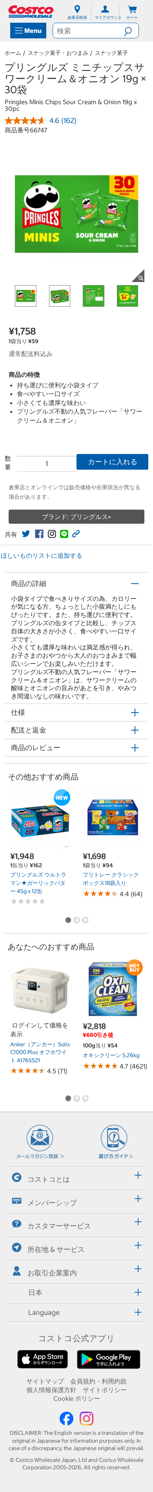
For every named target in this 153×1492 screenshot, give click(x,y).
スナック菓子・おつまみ (58, 52)
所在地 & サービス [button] (56, 1249)
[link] (26, 534)
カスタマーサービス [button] (59, 1225)
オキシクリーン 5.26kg (111, 1055)
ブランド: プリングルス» (76, 517)
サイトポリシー (105, 1390)
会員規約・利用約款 (98, 1381)
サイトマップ (45, 1381)
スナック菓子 (111, 52)
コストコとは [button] (48, 1179)
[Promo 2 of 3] (76, 920)
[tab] (76, 1177)
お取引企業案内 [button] (52, 1272)
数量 (8, 462)
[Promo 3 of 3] (85, 920)
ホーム (13, 52)
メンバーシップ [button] (52, 1202)
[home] (31, 11)
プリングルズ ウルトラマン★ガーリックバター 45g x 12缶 (38, 882)
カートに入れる (112, 461)
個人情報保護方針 (51, 1390)
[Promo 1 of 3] (68, 920)
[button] (131, 30)
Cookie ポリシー (76, 1398)
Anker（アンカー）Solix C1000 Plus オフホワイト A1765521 (40, 1052)
